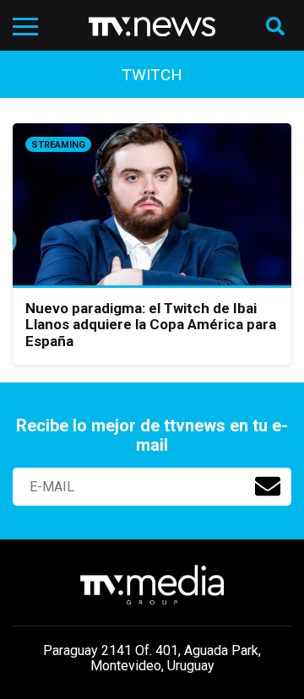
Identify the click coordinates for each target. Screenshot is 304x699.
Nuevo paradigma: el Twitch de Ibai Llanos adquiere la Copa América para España (150, 325)
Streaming (58, 144)
